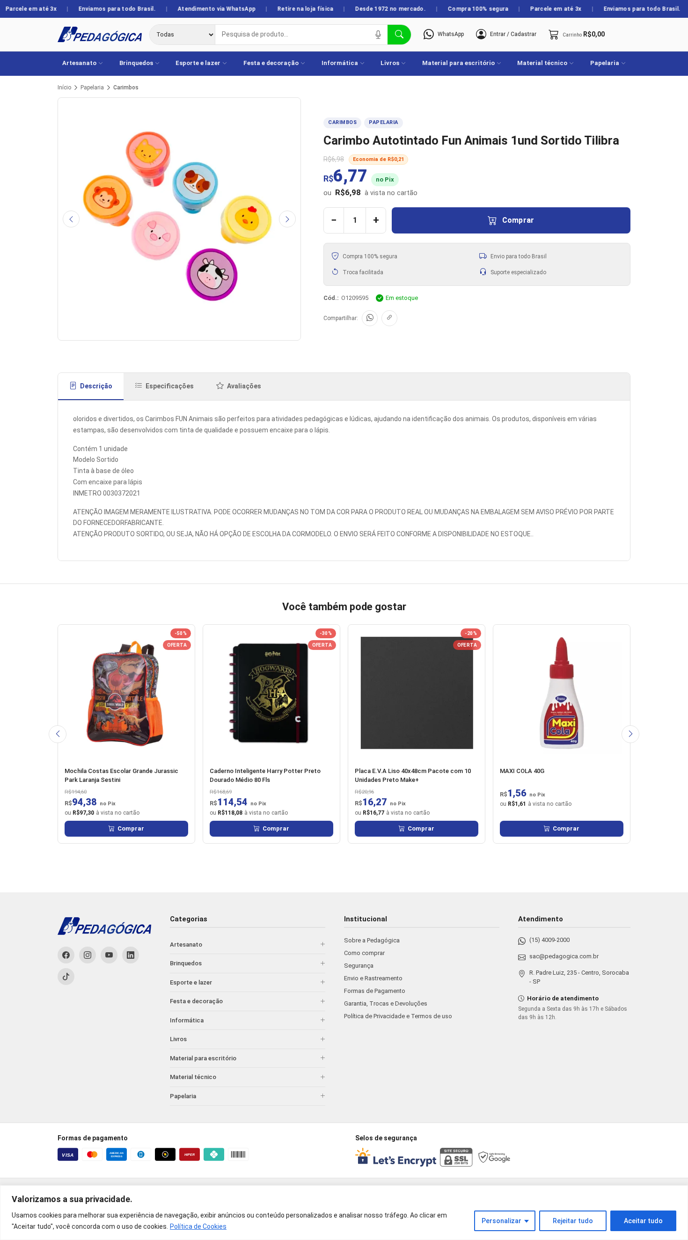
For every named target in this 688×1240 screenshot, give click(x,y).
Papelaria (604, 62)
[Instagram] (87, 955)
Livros (390, 62)
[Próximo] (287, 219)
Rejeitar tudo (573, 1221)
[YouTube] (109, 955)
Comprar (518, 220)
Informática (340, 62)
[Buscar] (399, 34)
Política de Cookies (198, 1226)
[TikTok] (66, 976)
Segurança (358, 965)
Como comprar (364, 952)
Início (64, 87)
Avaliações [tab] (244, 386)
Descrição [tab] (96, 386)
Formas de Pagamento (374, 990)
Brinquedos (136, 62)
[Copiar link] (389, 318)
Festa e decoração (271, 62)
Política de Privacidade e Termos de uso (398, 1016)
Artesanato (79, 62)
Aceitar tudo (643, 1221)
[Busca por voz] (378, 34)
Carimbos (126, 87)
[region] (344, 1212)
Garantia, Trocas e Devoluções (385, 1003)
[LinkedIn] (130, 955)
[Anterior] (71, 219)
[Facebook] (66, 955)
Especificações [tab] (170, 386)
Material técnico (542, 62)
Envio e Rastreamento (373, 978)
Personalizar (501, 1221)
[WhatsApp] (370, 318)
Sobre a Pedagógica (372, 940)
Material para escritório (458, 62)
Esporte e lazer (198, 62)
